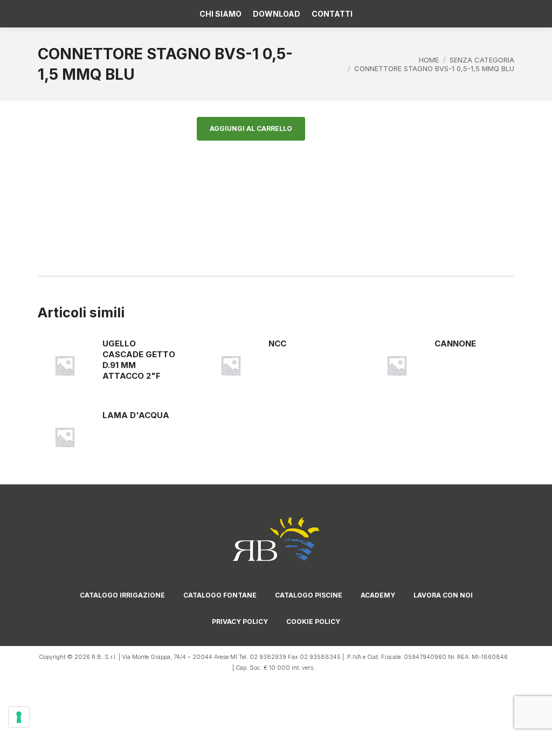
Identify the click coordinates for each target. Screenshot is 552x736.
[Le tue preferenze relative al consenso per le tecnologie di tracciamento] (19, 717)
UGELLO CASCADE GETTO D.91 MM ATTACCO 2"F (138, 359)
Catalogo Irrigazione (122, 595)
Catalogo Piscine (308, 595)
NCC (277, 343)
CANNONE (455, 343)
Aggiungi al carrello (251, 128)
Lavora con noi (443, 595)
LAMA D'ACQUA (135, 415)
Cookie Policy (313, 621)
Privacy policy (240, 621)
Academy (378, 595)
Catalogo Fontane (220, 595)
